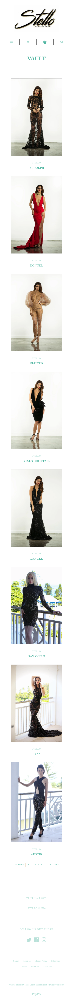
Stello (36, 162)
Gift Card (35, 966)
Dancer (36, 559)
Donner (36, 265)
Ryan (36, 754)
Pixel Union (30, 984)
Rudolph (36, 168)
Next (57, 864)
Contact (24, 966)
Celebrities (55, 960)
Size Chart (47, 966)
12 (49, 864)
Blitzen (36, 363)
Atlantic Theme (15, 984)
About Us (27, 960)
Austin (36, 854)
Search (16, 960)
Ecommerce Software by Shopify (50, 984)
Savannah (36, 656)
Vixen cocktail (37, 461)
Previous (19, 864)
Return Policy (41, 960)
